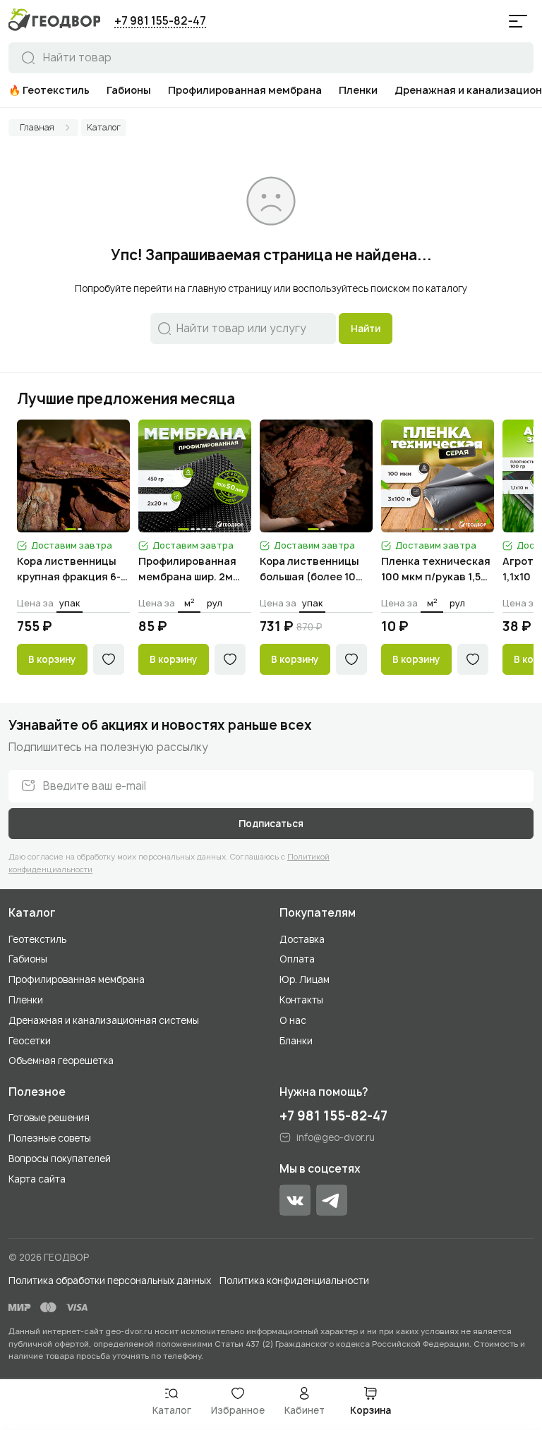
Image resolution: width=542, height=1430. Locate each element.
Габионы (27, 959)
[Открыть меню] (518, 21)
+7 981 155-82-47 (160, 20)
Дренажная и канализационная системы (103, 1020)
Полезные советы (49, 1138)
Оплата (297, 959)
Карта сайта (37, 1179)
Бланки (296, 1040)
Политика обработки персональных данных (109, 1280)
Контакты (301, 1000)
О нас (292, 1020)
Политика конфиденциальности (294, 1280)
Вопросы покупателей (59, 1158)
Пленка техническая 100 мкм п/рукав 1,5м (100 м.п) (435, 569)
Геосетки (29, 1040)
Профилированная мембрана (76, 979)
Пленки (25, 1000)
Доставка (302, 939)
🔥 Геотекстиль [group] (49, 90)
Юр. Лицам (304, 979)
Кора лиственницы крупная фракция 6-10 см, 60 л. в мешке (69, 569)
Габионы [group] (129, 90)
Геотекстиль (37, 939)
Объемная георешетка (61, 1060)
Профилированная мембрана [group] (245, 90)
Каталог (32, 913)
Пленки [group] (358, 90)
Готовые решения (49, 1117)
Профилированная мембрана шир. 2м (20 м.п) (187, 569)
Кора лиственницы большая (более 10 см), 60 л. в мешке (309, 569)
